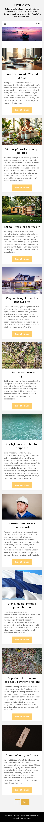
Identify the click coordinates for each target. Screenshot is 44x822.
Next (25, 802)
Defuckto (22, 5)
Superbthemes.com (22, 818)
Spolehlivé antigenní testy (22, 755)
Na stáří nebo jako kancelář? (22, 226)
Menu (37, 23)
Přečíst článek (22, 110)
